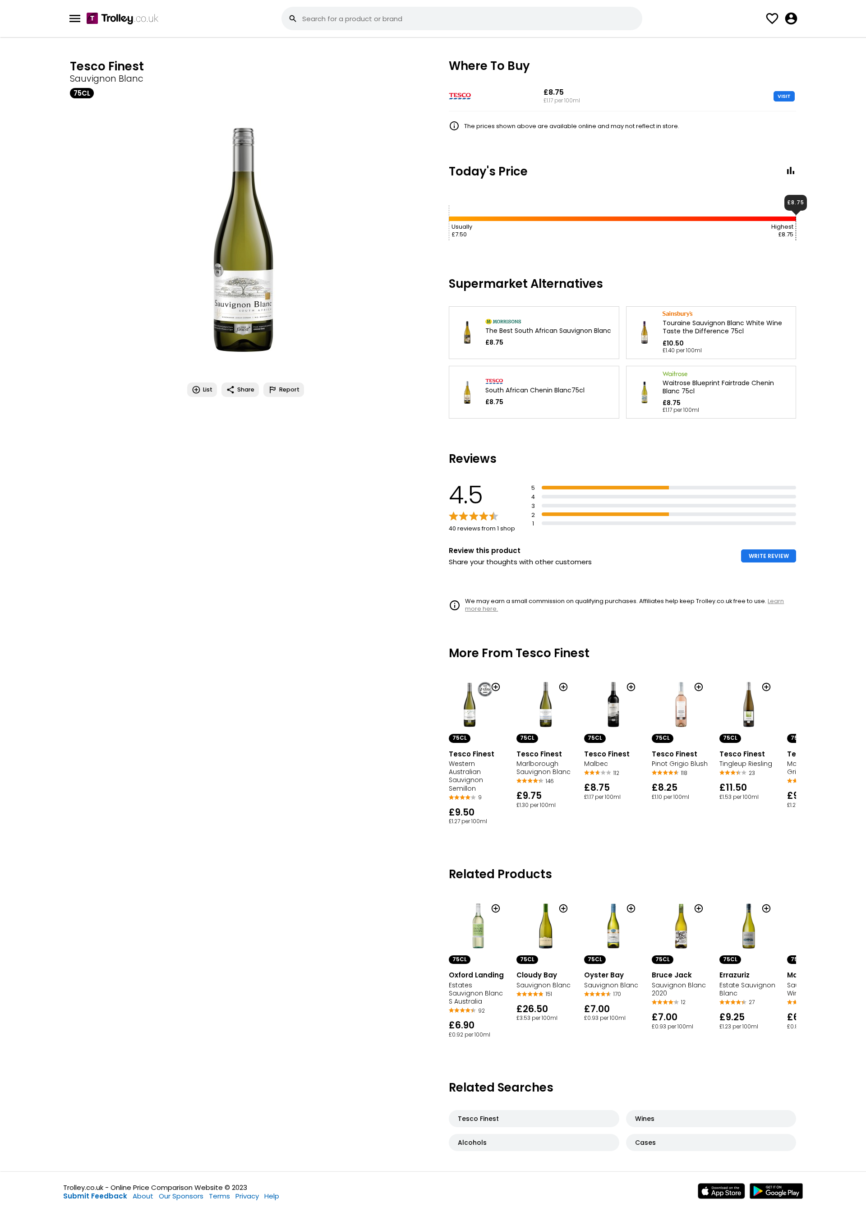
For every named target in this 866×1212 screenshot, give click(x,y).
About (143, 1196)
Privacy (247, 1196)
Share (245, 389)
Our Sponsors (181, 1196)
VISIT (784, 96)
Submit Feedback (95, 1196)
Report (289, 389)
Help (271, 1196)
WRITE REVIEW (769, 556)
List (207, 389)
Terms (219, 1196)
